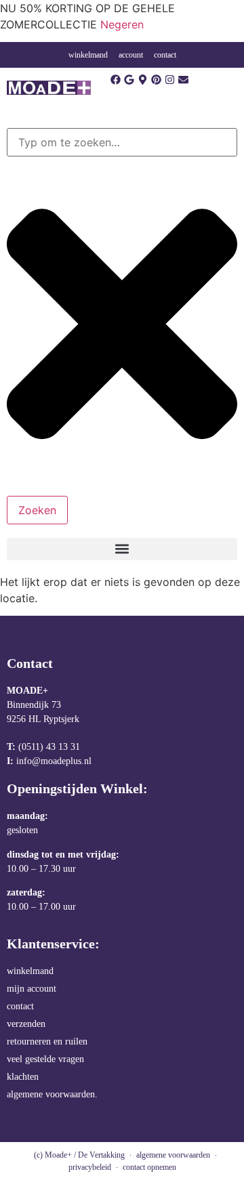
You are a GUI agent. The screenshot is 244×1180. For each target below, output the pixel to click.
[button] (122, 549)
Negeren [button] (122, 24)
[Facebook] (115, 80)
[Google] (129, 80)
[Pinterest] (156, 80)
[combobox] (122, 142)
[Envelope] (183, 80)
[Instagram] (170, 80)
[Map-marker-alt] (143, 80)
